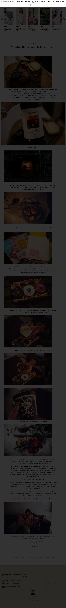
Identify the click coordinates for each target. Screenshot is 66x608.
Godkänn (33, 5)
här (33, 2)
